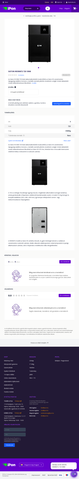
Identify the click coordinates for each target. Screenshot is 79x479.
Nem (69, 135)
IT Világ (31, 364)
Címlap (31, 361)
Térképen (17, 401)
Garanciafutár (8, 368)
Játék (31, 374)
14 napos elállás (9, 374)
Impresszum (36, 475)
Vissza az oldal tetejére (38, 343)
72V (54, 16)
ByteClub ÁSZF (52, 475)
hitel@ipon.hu (44, 408)
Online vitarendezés (10, 378)
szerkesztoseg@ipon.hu (46, 413)
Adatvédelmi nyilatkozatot (11, 441)
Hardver (31, 368)
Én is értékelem (64, 295)
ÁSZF (43, 475)
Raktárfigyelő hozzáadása (61, 104)
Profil (57, 357)
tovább (34, 83)
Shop (61, 8)
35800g (68, 131)
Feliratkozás (9, 445)
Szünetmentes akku (46, 16)
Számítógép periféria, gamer (33, 16)
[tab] (38, 67)
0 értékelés (21, 75)
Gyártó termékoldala (14, 141)
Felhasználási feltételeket (11, 440)
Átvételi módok (8, 388)
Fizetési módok (9, 392)
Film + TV (32, 378)
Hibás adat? (67, 141)
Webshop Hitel (8, 361)
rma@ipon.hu (44, 410)
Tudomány (32, 371)
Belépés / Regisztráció (62, 361)
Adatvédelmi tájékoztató (11, 381)
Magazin (67, 8)
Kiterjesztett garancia (10, 364)
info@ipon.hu (44, 416)
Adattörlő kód (8, 385)
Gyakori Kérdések (9, 371)
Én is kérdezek (65, 262)
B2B (52, 2)
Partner (47, 2)
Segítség (32, 397)
